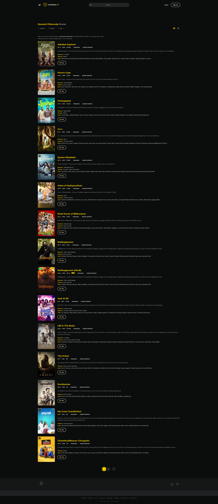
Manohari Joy (100, 256)
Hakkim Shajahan (135, 87)
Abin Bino (74, 87)
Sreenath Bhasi (146, 368)
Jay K (65, 139)
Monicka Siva (96, 368)
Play (62, 63)
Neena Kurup (130, 171)
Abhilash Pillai (65, 256)
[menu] (40, 5)
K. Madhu (66, 338)
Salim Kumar (124, 425)
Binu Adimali (73, 396)
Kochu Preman (65, 368)
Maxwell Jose (68, 224)
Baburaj (71, 425)
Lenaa (119, 228)
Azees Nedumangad (105, 342)
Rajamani (106, 453)
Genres (42, 28)
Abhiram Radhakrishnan (68, 200)
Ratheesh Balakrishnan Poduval (157, 143)
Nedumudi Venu (132, 312)
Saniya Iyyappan (125, 368)
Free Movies (109, 498)
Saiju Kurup (138, 256)
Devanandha (92, 256)
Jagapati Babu (155, 200)
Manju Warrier (122, 312)
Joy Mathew (99, 453)
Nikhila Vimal (104, 368)
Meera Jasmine (116, 171)
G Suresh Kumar (139, 342)
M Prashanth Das (113, 312)
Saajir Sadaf (67, 111)
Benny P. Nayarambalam (122, 200)
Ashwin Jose (65, 396)
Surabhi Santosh (134, 425)
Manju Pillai (110, 143)
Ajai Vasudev (73, 256)
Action (65, 254)
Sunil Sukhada (133, 453)
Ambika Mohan (92, 200)
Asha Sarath (107, 58)
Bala (117, 87)
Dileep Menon (116, 58)
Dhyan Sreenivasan (97, 228)
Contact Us (84, 498)
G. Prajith (66, 54)
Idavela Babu (107, 228)
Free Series (116, 498)
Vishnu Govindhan (143, 453)
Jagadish (114, 228)
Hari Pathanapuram (146, 87)
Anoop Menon (77, 342)
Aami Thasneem (66, 87)
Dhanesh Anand (83, 143)
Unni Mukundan (144, 425)
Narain (123, 171)
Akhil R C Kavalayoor (101, 87)
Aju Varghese (90, 87)
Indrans (95, 312)
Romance (76, 169)
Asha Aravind (65, 425)
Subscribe (90, 498)
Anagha (75, 143)
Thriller (85, 310)
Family (69, 226)
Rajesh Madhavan (130, 143)
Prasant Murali (133, 115)
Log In (96, 498)
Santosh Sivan (68, 308)
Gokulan (90, 115)
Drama (65, 56)
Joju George (91, 453)
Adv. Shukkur (82, 87)
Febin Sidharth (68, 83)
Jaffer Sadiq (147, 200)
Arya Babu (64, 171)
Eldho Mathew (81, 396)
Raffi (65, 195)
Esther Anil (81, 312)
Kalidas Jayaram (140, 58)
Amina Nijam (65, 115)
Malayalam (77, 47)
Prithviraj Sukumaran (144, 312)
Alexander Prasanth (67, 342)
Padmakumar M (68, 167)
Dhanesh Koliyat (124, 87)
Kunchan (148, 58)
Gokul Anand (88, 312)
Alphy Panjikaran (82, 256)
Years (51, 28)
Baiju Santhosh (78, 425)
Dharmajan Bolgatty (85, 228)
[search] (91, 5)
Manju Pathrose (106, 171)
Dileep (141, 200)
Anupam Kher (102, 200)
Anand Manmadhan (84, 58)
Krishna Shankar (115, 115)
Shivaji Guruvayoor (136, 368)
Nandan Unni (124, 115)
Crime (65, 85)
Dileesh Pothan (129, 342)
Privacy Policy (123, 498)
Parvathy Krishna (119, 143)
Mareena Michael (96, 396)
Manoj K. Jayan (109, 256)
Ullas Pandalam (118, 396)
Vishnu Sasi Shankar (69, 252)
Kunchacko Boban (101, 143)
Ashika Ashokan (74, 115)
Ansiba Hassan (86, 342)
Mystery (74, 366)
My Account (102, 498)
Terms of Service (133, 498)
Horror (69, 366)
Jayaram (132, 58)
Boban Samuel (134, 200)
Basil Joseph (73, 312)
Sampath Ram (146, 256)
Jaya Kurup (92, 143)
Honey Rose (83, 453)
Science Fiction (77, 310)
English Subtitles (88, 47)
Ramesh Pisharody (143, 115)
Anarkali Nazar (111, 87)
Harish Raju (148, 342)
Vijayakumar (127, 396)
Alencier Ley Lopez (67, 143)
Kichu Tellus (106, 115)
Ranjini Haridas (145, 228)
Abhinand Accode (66, 58)
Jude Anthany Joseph (83, 171)
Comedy (65, 141)
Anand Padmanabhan (97, 58)
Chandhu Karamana (118, 342)
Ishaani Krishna (125, 58)
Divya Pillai (100, 425)
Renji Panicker (150, 171)
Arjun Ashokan (74, 228)
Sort (61, 28)
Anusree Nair (110, 200)
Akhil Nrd (75, 58)
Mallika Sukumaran (95, 171)
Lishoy (73, 368)
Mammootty (79, 368)
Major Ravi (125, 228)
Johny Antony (98, 115)
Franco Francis (83, 115)
